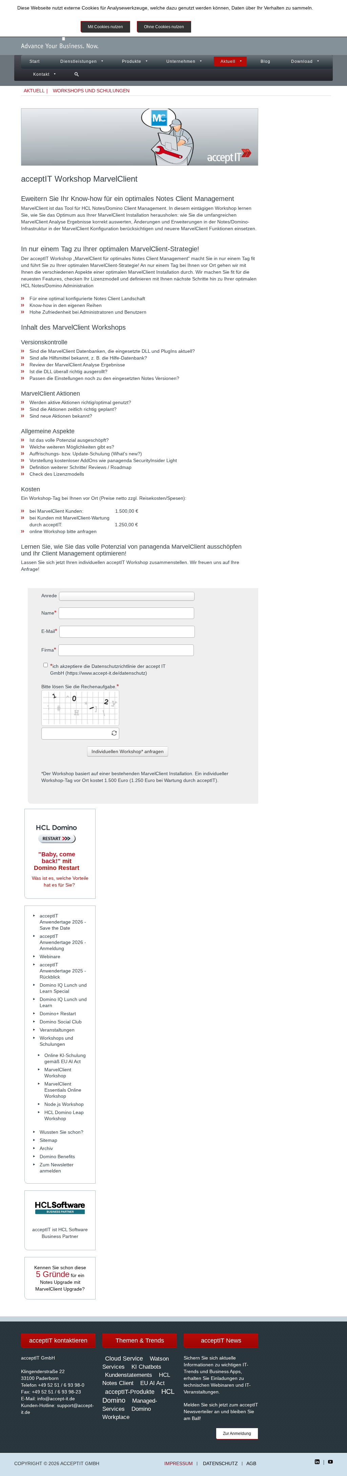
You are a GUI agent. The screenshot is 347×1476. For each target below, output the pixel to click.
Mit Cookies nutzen (105, 26)
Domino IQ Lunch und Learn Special (63, 988)
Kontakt (41, 74)
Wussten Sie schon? (61, 1132)
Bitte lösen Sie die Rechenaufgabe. (79, 686)
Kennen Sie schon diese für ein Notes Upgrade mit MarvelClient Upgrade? (60, 1278)
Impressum (178, 1463)
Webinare (50, 956)
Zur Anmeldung (237, 1433)
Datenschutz (220, 1463)
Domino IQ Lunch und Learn (63, 1002)
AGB (251, 1463)
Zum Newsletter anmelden (57, 1167)
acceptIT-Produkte (130, 1391)
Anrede (49, 595)
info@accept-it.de (56, 1398)
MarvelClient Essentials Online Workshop (62, 1090)
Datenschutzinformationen (45, 14)
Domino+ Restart (58, 1013)
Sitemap (48, 1140)
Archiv (46, 1148)
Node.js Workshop (64, 1104)
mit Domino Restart (56, 861)
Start (34, 61)
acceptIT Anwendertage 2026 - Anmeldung (63, 942)
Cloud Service (124, 1358)
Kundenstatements (128, 1375)
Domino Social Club (61, 1021)
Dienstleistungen (78, 61)
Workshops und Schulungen (91, 90)
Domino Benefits (57, 1156)
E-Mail (48, 631)
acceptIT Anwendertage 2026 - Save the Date (63, 922)
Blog (265, 61)
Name (47, 613)
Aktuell (228, 61)
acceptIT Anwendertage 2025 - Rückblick (63, 971)
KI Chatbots (146, 1367)
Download (302, 61)
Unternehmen (181, 61)
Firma (47, 650)
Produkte (131, 61)
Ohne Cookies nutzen (164, 26)
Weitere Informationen (222, 27)
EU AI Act (152, 1383)
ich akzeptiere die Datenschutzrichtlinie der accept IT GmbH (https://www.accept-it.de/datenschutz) (108, 669)
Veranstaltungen (57, 1030)
